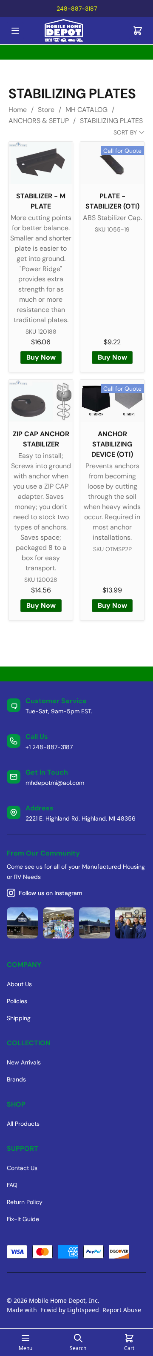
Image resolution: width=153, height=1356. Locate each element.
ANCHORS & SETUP (38, 120)
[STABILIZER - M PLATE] (41, 163)
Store (46, 109)
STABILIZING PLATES (111, 120)
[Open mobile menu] (15, 30)
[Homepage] (76, 31)
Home (17, 109)
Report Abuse (121, 1310)
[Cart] (137, 30)
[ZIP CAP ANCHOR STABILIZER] (41, 401)
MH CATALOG (86, 109)
